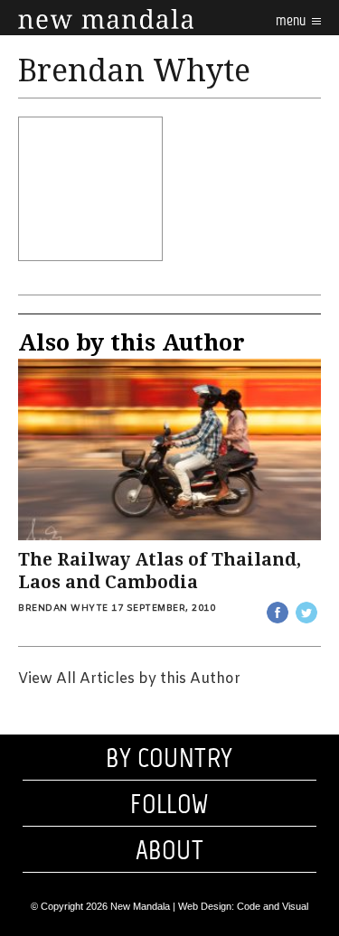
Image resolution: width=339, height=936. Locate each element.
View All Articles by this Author (129, 678)
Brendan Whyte (63, 608)
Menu (292, 20)
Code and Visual (272, 906)
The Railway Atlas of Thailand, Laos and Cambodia (159, 571)
